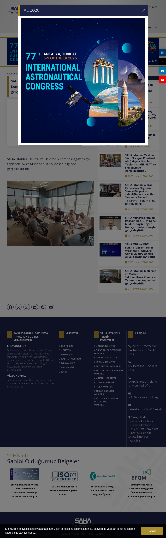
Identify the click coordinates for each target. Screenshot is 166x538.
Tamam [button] (152, 531)
